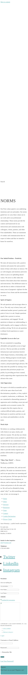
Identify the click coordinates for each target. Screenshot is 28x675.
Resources (6, 507)
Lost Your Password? (7, 661)
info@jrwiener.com (6, 542)
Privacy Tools (7, 519)
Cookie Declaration (9, 516)
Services (5, 504)
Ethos (5, 501)
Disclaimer (7, 628)
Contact (5, 513)
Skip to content (5, 2)
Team (5, 510)
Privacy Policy (8, 632)
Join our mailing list (6, 582)
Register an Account (7, 673)
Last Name (3, 593)
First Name (4, 589)
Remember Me (7, 652)
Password (3, 647)
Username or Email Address (9, 640)
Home (5, 498)
